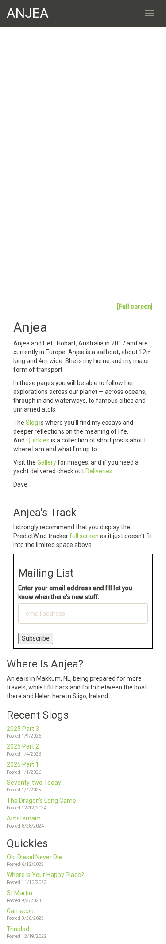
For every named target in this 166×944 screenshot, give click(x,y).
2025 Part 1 (23, 764)
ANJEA (28, 13)
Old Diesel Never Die (34, 857)
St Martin (19, 892)
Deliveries (98, 471)
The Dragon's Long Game (41, 800)
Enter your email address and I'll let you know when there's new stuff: (75, 592)
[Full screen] (135, 306)
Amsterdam (24, 818)
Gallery (47, 462)
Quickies (38, 440)
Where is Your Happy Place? (45, 874)
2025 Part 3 (23, 728)
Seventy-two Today (34, 782)
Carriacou (20, 910)
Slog (32, 422)
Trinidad (18, 929)
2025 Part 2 (23, 746)
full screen (84, 535)
